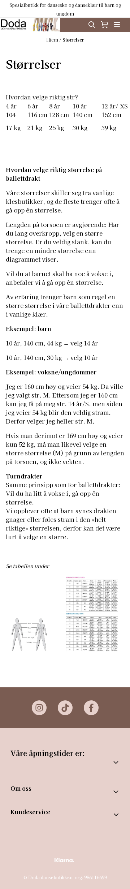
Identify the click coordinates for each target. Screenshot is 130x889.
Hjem (52, 39)
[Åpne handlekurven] (104, 24)
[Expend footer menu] (117, 814)
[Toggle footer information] (117, 791)
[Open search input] (91, 24)
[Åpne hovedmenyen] (117, 24)
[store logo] (30, 25)
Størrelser (73, 39)
